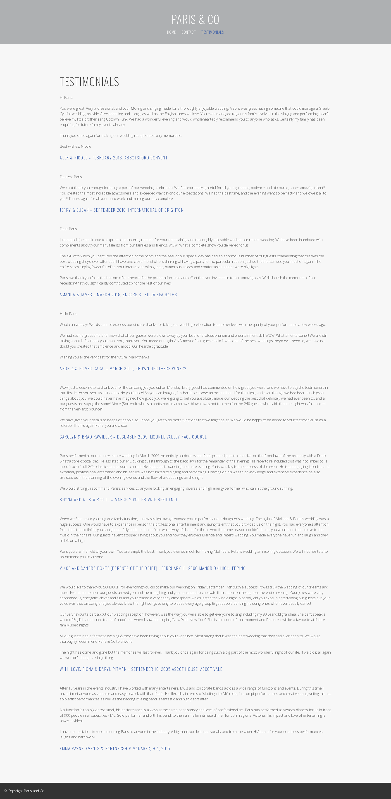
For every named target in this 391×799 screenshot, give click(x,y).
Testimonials (212, 32)
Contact (188, 32)
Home (171, 32)
